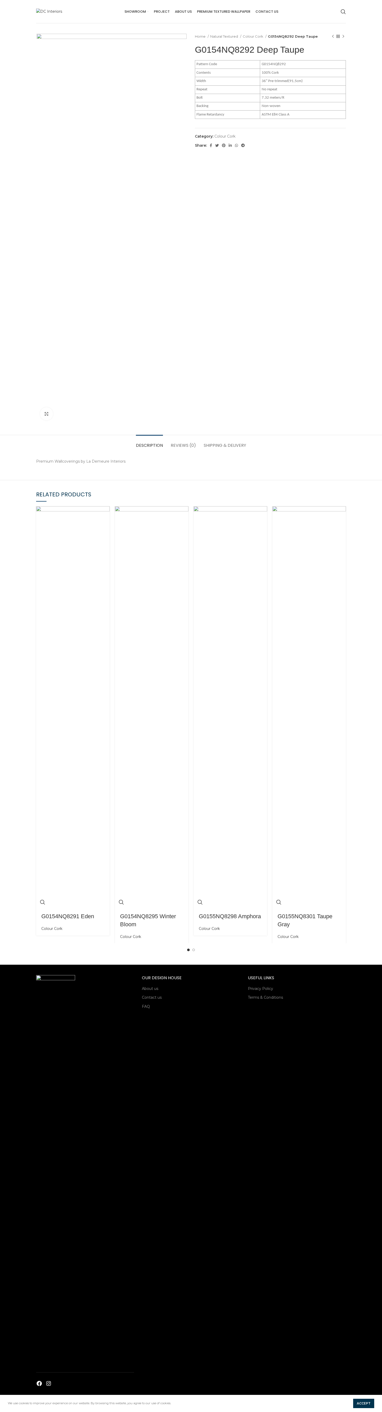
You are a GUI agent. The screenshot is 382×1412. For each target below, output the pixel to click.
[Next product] (343, 36)
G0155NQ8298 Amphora (230, 916)
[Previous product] (332, 36)
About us (150, 988)
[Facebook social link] (211, 145)
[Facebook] (39, 1383)
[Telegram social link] (243, 145)
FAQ (146, 1006)
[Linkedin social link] (230, 145)
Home (200, 36)
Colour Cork (253, 36)
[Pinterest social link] (223, 145)
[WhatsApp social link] (236, 145)
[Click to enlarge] (46, 413)
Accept (364, 1403)
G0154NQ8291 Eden (67, 916)
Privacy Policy (260, 988)
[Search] (343, 11)
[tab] (149, 443)
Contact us (152, 997)
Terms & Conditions (265, 997)
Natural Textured (224, 36)
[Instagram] (48, 1383)
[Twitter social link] (217, 145)
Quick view (42, 902)
